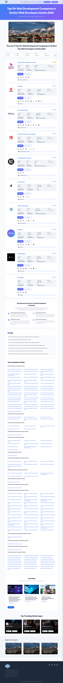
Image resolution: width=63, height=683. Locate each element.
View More (10, 607)
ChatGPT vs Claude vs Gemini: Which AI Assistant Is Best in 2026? (48, 598)
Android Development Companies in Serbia (31, 529)
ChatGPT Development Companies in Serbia (14, 369)
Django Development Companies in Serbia (47, 555)
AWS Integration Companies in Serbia (13, 418)
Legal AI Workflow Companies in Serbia (30, 399)
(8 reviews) (51, 210)
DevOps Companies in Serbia (12, 455)
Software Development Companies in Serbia (14, 549)
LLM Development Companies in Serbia (14, 377)
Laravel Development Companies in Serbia (14, 557)
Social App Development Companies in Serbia (31, 508)
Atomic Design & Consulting (26, 134)
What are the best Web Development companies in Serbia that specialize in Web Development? (23, 336)
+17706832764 (29, 213)
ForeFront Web (23, 110)
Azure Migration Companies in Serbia (30, 425)
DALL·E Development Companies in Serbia (14, 388)
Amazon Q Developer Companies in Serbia (47, 418)
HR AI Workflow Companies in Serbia (13, 401)
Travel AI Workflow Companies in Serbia (46, 397)
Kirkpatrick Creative (24, 158)
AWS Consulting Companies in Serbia (29, 417)
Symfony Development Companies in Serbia (31, 557)
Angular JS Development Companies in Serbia (47, 560)
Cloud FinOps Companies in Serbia (13, 449)
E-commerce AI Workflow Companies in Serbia (31, 389)
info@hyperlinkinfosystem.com (40, 70)
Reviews (35, 53)
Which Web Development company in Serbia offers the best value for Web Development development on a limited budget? (28, 353)
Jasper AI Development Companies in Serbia (31, 392)
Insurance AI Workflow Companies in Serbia (30, 404)
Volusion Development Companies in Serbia (47, 464)
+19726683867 (30, 142)
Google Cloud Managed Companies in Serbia (15, 476)
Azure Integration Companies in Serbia (30, 428)
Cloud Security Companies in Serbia (45, 446)
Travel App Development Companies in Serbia (15, 514)
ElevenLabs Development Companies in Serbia (31, 397)
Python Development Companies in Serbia (14, 566)
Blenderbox (22, 253)
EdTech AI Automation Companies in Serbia (31, 377)
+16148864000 (30, 118)
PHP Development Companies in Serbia (30, 562)
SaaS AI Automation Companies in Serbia (46, 388)
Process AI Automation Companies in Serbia (47, 383)
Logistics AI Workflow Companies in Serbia (14, 397)
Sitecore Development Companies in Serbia (14, 560)
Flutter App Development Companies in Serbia (47, 496)
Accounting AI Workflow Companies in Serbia (15, 406)
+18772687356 (30, 285)
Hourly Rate (8, 53)
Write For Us (33, 1)
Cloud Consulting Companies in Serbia (46, 440)
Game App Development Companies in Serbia (31, 514)
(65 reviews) (52, 66)
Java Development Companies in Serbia (30, 564)
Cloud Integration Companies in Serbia (13, 443)
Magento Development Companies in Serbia (14, 464)
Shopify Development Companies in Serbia (30, 464)
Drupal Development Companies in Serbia (30, 559)
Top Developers (25, 1)
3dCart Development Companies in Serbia (14, 461)
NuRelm (21, 277)
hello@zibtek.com (40, 237)
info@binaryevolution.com (41, 213)
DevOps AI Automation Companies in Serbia (31, 386)
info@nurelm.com (40, 285)
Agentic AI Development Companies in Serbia (15, 411)
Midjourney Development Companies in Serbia (15, 386)
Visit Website (28, 97)
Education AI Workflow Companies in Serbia (47, 392)
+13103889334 (30, 94)
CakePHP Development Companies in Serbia (15, 555)
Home (21, 1)
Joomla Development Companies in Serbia (47, 559)
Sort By (45, 53)
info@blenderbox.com (41, 261)
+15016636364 (29, 165)
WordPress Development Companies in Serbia (47, 562)
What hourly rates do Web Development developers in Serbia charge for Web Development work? (24, 342)
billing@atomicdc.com (41, 142)
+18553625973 (30, 189)
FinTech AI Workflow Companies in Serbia (46, 386)
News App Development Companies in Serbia (31, 517)
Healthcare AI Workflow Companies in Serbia (31, 383)
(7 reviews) (50, 90)
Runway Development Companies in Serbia (47, 394)
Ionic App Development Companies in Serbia (15, 526)
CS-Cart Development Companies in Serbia (47, 461)
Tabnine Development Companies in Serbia (14, 399)
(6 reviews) (51, 114)
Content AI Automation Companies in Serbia (14, 371)
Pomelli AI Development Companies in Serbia (15, 408)
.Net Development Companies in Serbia (46, 568)
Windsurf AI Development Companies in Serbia (15, 404)
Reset (55, 55)
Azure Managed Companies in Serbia (13, 428)
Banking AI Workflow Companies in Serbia (30, 388)
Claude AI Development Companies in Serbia (31, 371)
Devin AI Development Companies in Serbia (47, 399)
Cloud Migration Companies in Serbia (29, 440)
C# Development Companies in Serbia (30, 568)
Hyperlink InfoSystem (24, 62)
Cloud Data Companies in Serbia (13, 446)
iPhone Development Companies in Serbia (47, 529)
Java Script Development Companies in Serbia (15, 562)
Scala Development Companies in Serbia (46, 566)
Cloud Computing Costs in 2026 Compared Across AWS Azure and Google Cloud (31, 598)
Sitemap (41, 681)
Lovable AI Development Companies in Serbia (47, 408)
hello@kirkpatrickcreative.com (40, 165)
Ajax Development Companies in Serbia (30, 560)
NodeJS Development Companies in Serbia (47, 564)
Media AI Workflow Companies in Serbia (46, 401)
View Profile (20, 73)
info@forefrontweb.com (41, 118)
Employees (17, 53)
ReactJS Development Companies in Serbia (31, 566)
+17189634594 (30, 261)
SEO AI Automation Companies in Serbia (30, 374)
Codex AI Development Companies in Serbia (47, 404)
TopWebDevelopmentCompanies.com (33, 681)
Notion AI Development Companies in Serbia (14, 394)
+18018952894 (30, 237)
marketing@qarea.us (41, 94)
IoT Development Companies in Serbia (14, 481)
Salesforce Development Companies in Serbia (15, 543)
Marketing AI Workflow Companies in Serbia (47, 406)
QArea (21, 86)
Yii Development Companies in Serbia (46, 557)
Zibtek (21, 229)
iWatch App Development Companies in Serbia (47, 502)
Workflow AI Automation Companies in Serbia (47, 380)
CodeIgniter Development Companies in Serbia (31, 555)
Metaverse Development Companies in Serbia (15, 487)
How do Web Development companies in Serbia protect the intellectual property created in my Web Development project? (28, 348)
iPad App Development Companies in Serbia (14, 499)
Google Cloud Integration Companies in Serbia (31, 476)
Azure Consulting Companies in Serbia (13, 425)
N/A (38, 189)
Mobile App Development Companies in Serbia (15, 493)
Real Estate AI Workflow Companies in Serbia (15, 392)
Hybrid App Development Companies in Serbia (15, 496)
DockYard (22, 182)
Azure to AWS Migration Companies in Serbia (14, 417)
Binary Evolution (23, 206)
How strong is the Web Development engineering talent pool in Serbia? (19, 339)
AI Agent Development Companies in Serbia (31, 369)
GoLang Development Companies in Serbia (14, 564)
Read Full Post (11, 602)
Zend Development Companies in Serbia (14, 559)
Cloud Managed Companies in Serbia (46, 443)
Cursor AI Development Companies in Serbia (31, 406)
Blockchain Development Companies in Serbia (15, 434)
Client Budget (27, 53)
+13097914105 (29, 70)
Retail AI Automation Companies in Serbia (46, 369)
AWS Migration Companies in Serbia (46, 417)
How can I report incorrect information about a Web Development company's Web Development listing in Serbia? (26, 345)
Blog (30, 1)
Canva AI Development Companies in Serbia (47, 389)
